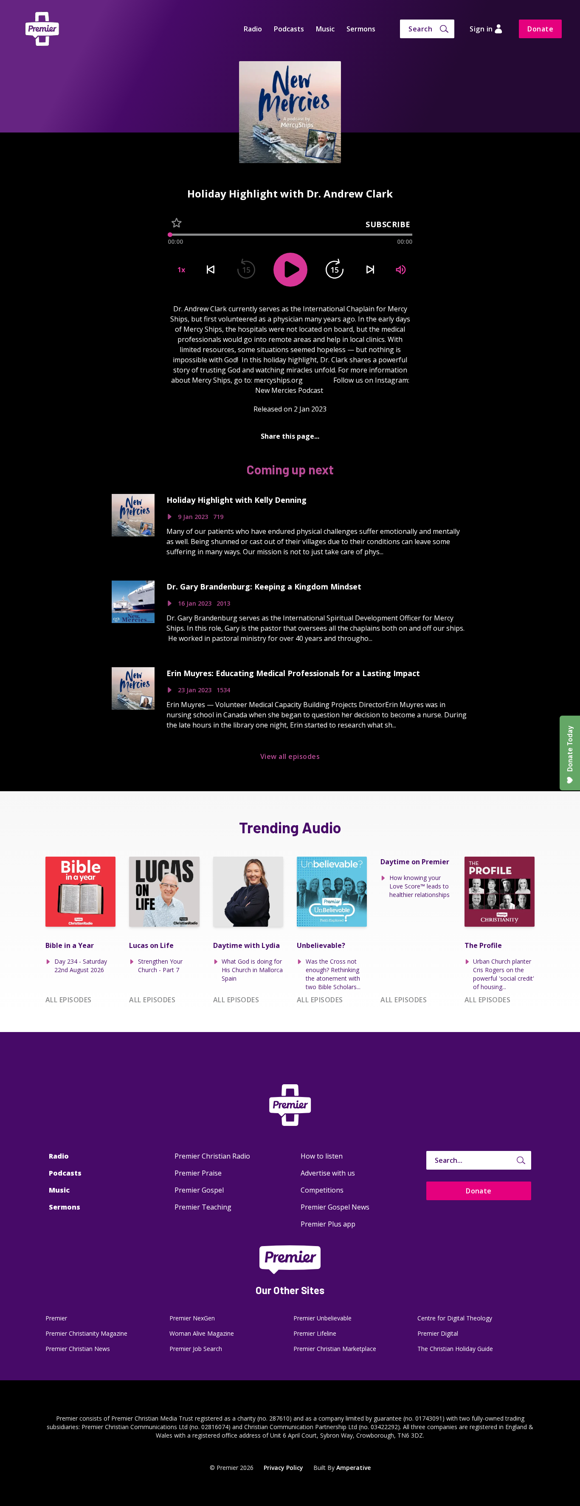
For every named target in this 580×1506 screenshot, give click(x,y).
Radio (253, 29)
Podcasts (289, 29)
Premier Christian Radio (212, 1156)
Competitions (322, 1190)
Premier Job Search (195, 1349)
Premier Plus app (328, 1224)
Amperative (353, 1468)
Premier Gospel (199, 1190)
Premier (56, 1318)
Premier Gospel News (335, 1207)
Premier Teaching (203, 1207)
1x (181, 269)
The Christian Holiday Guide (455, 1349)
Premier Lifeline (314, 1333)
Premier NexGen (192, 1318)
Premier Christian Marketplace (334, 1349)
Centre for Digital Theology (454, 1318)
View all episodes (290, 756)
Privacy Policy (283, 1468)
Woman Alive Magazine (201, 1333)
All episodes (68, 999)
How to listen (322, 1156)
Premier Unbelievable (322, 1318)
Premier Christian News (77, 1349)
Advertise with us (328, 1173)
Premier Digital (437, 1333)
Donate (540, 29)
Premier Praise (198, 1173)
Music (325, 29)
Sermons (360, 29)
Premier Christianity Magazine (86, 1333)
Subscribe (388, 224)
